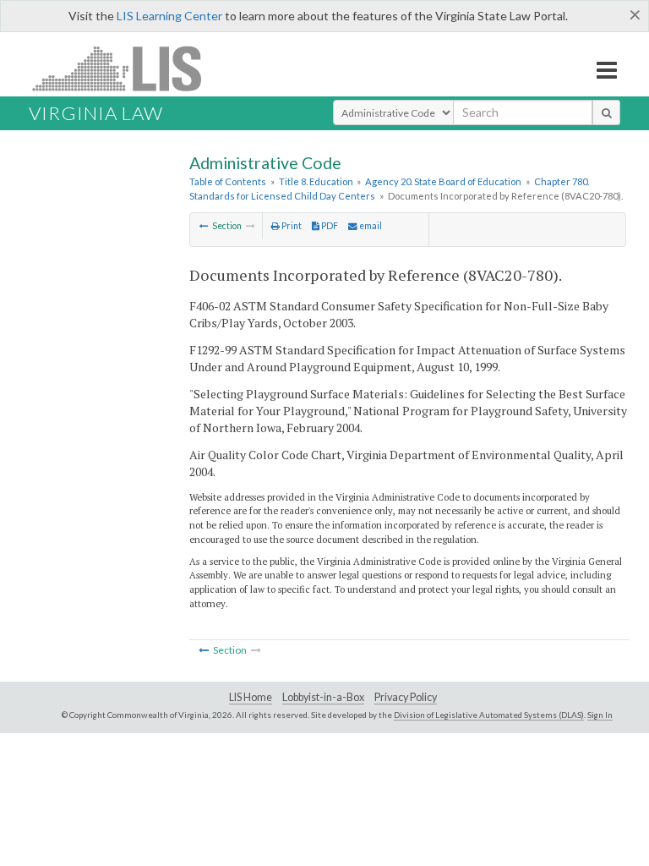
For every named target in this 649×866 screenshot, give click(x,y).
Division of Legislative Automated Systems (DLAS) (489, 715)
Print (291, 226)
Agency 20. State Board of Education (443, 181)
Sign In (600, 715)
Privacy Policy (405, 697)
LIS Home (250, 697)
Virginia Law (96, 112)
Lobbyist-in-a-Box (323, 697)
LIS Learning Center (169, 15)
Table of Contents (227, 181)
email (369, 226)
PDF (328, 226)
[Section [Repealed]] (204, 226)
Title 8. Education (316, 181)
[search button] (606, 112)
